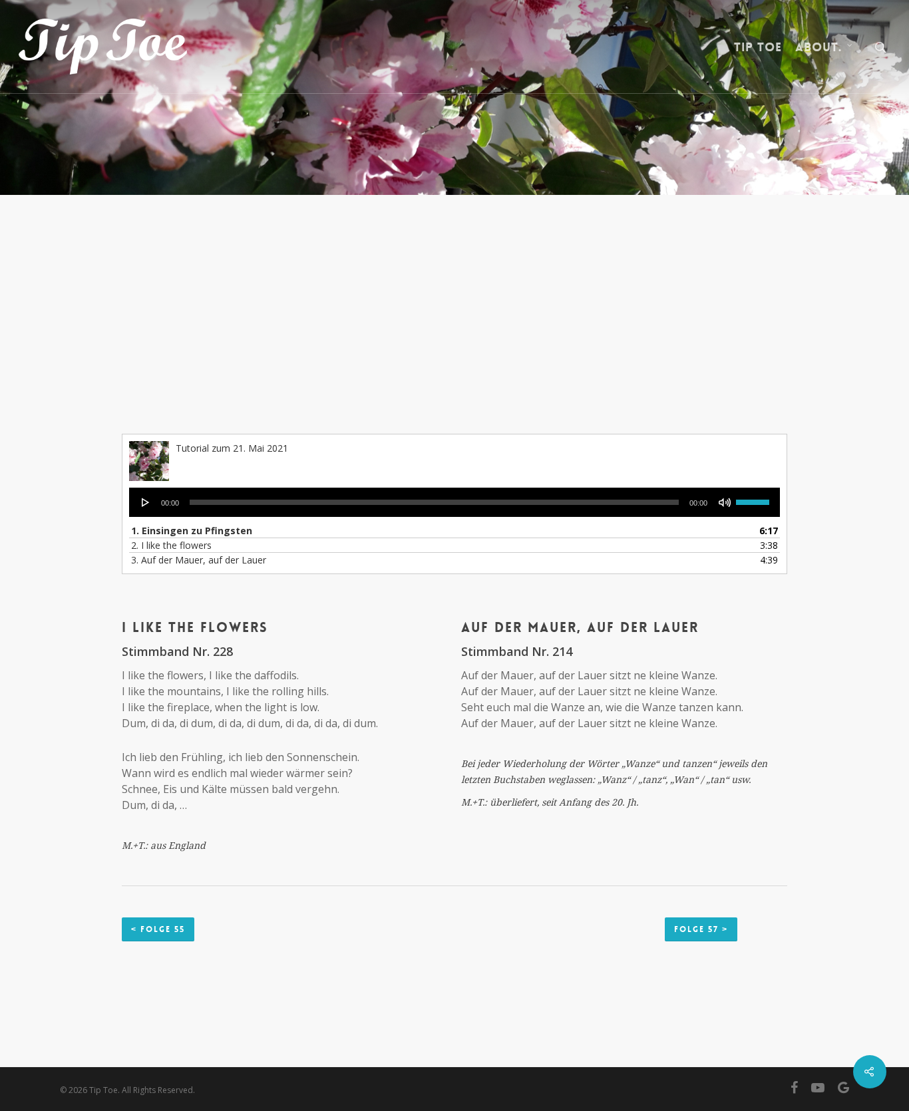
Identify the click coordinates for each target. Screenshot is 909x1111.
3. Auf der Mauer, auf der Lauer (198, 560)
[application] (454, 502)
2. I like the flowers (171, 545)
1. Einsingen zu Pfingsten (191, 530)
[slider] (754, 497)
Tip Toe (758, 47)
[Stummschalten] (725, 502)
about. (818, 47)
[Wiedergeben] (146, 502)
